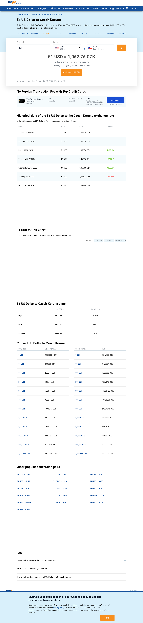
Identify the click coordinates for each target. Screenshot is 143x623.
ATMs (95, 8)
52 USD (59, 33)
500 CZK (78, 409)
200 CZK (78, 382)
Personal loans (27, 8)
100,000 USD (23, 445)
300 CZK (78, 391)
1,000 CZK (79, 418)
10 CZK (78, 364)
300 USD (21, 391)
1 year (109, 241)
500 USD (21, 409)
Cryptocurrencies (117, 8)
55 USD (97, 33)
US (132, 8)
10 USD (21, 364)
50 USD (34, 33)
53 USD (72, 33)
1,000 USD (22, 418)
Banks (104, 8)
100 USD (21, 373)
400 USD (21, 400)
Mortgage (42, 8)
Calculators (55, 8)
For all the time (120, 241)
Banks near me (82, 8)
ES (136, 8)
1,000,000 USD (24, 454)
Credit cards (12, 8)
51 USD (46, 33)
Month (88, 241)
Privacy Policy (58, 608)
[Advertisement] (71, 209)
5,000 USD (22, 427)
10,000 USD (23, 436)
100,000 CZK (80, 445)
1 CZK (77, 355)
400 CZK (78, 400)
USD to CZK (22, 33)
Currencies (68, 8)
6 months (99, 241)
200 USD (21, 382)
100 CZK (78, 373)
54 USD (84, 33)
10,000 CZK (80, 436)
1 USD (20, 355)
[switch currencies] (121, 48)
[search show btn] (127, 8)
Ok (107, 618)
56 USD (110, 33)
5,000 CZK (79, 427)
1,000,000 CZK (81, 454)
